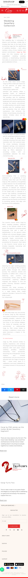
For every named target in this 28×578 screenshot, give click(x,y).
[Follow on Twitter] (10, 530)
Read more (3, 450)
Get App (22, 2)
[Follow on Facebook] (6, 530)
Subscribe (14, 526)
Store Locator (6, 6)
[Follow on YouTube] (18, 530)
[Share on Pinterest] (17, 389)
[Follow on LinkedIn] (22, 530)
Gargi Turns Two (8, 483)
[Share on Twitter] (11, 389)
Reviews (25, 6)
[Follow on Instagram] (14, 530)
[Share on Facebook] (4, 389)
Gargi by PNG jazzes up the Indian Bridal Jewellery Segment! (12, 429)
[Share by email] (23, 389)
